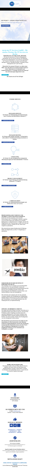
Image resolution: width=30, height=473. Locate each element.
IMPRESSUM (23, 462)
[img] (15, 3)
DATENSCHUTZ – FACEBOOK (15, 429)
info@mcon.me (16, 411)
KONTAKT (9, 462)
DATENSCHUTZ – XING (15, 431)
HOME (4, 462)
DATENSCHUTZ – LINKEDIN (15, 432)
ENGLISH (15, 464)
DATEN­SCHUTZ (16, 462)
